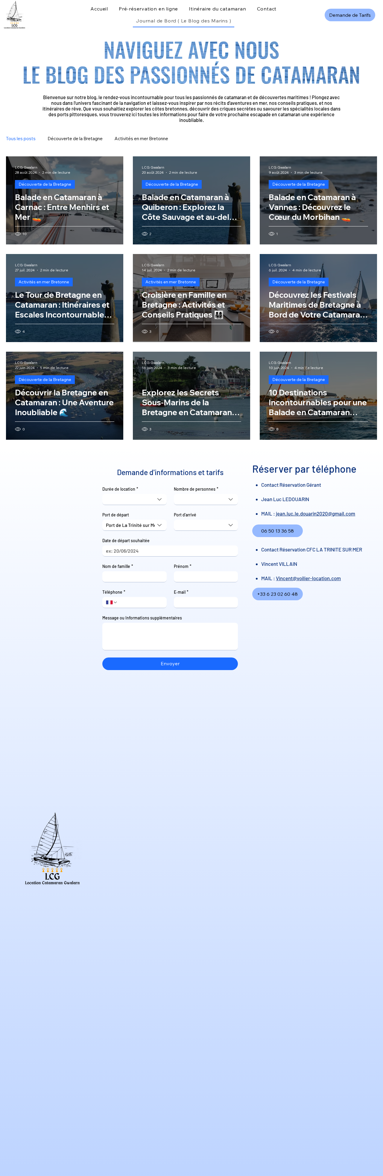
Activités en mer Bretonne (141, 138)
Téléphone (113, 592)
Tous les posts (21, 138)
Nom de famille (117, 566)
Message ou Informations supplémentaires (142, 617)
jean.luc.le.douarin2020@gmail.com (315, 513)
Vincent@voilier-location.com (308, 578)
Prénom (183, 566)
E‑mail (181, 592)
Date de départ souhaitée (126, 540)
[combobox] (134, 499)
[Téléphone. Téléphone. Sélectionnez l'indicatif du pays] (111, 602)
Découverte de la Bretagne (75, 138)
